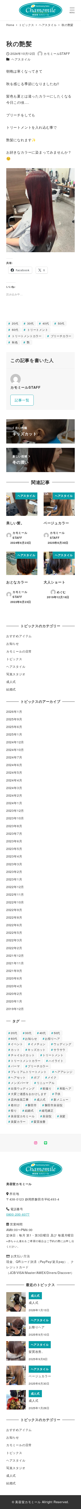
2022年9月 (14, 910)
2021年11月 (15, 963)
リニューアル (46, 1083)
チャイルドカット (23, 1055)
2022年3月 (14, 940)
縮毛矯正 (48, 1110)
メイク (52, 1077)
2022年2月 (14, 948)
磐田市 (32, 1105)
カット (15, 1050)
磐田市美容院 (54, 1105)
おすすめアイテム (19, 636)
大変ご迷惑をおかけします (29, 1094)
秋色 (14, 342)
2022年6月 (14, 925)
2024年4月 (14, 780)
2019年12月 (15, 1009)
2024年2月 (14, 795)
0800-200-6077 (18, 1214)
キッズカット (37, 1050)
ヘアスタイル (21, 59)
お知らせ (12, 643)
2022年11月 (15, 894)
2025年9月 (14, 719)
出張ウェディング (23, 1088)
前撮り (47, 1088)
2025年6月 (14, 726)
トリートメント (37, 330)
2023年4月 (14, 856)
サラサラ (59, 1050)
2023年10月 (15, 818)
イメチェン (38, 1044)
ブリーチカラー (60, 336)
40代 (45, 323)
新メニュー (61, 1099)
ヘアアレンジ (64, 1072)
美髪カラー (18, 1121)
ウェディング (62, 1044)
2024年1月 (14, 803)
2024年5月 (14, 772)
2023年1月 (14, 879)
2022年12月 (15, 887)
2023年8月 (14, 826)
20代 (14, 323)
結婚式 (11, 689)
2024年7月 (14, 757)
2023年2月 (14, 871)
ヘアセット (18, 1077)
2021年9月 (14, 970)
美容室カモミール (23, 1116)
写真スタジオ (15, 674)
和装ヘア (65, 1088)
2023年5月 (14, 848)
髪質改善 (40, 1121)
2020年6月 (14, 978)
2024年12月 (15, 742)
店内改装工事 (20, 1099)
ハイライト (56, 1061)
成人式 (11, 681)
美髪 (63, 1116)
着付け (15, 1105)
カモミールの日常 (19, 651)
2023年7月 (14, 833)
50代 (60, 323)
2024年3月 (14, 788)
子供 (58, 1094)
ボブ (37, 1077)
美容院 (47, 1116)
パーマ (15, 1066)
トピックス (14, 659)
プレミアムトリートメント (29, 1072)
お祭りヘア (52, 1038)
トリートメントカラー (26, 336)
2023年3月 (14, 864)
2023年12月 (15, 810)
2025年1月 (14, 734)
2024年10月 (15, 749)
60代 (14, 330)
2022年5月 (14, 932)
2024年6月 (14, 765)
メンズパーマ (20, 1083)
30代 (29, 323)
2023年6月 (14, 841)
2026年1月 (14, 711)
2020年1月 (14, 1001)
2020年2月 (14, 993)
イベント (17, 1044)
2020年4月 (14, 986)
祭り (14, 1110)
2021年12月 (15, 955)
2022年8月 (14, 917)
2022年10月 (15, 902)
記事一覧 (22, 400)
